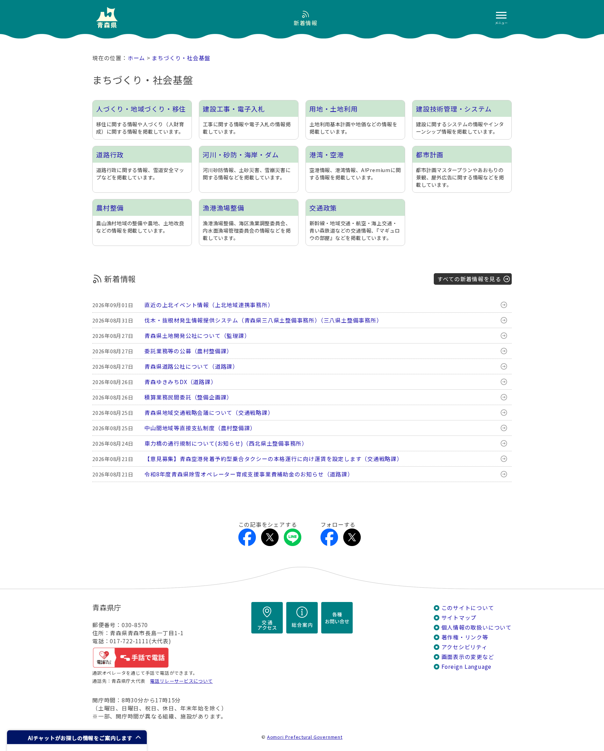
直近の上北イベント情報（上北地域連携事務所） (208, 305)
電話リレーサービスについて (181, 681)
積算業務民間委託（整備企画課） (188, 397)
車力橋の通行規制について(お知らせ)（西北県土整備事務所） (226, 443)
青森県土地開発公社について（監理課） (197, 336)
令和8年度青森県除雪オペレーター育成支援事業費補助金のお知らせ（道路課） (248, 474)
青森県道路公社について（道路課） (191, 366)
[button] (77, 737)
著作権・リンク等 (464, 637)
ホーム (136, 58)
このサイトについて (467, 608)
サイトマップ (459, 618)
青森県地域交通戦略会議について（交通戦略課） (208, 413)
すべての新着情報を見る (469, 279)
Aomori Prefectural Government (305, 737)
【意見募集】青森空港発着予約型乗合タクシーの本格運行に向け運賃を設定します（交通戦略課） (273, 459)
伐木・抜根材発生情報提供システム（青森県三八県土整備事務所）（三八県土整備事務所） (263, 320)
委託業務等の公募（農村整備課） (188, 351)
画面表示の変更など (467, 657)
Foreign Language (466, 667)
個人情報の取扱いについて (476, 627)
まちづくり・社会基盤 (181, 58)
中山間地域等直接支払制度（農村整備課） (200, 428)
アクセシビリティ (464, 647)
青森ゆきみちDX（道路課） (180, 382)
